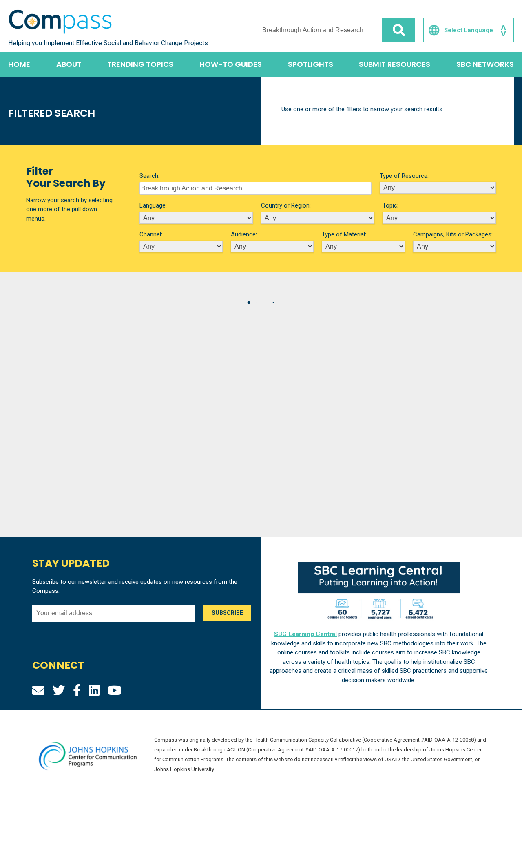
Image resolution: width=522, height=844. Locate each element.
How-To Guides (230, 64)
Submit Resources (394, 64)
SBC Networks (485, 64)
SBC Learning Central (305, 634)
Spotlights (310, 64)
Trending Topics (140, 64)
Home (19, 64)
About (69, 64)
